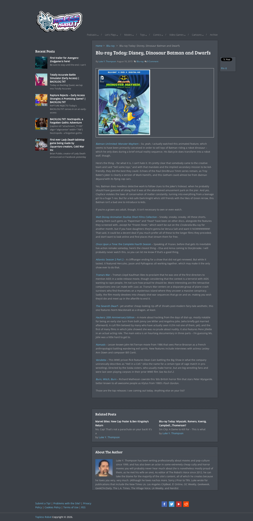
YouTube (179, 504)
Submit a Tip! (43, 503)
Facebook (164, 504)
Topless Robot (43, 517)
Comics (157, 34)
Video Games (176, 34)
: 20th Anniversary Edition (115, 317)
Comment (152, 61)
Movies (128, 34)
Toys (142, 34)
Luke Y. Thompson (107, 61)
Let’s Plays (110, 34)
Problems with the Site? (66, 503)
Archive (214, 34)
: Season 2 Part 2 (110, 259)
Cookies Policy (53, 507)
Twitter (171, 504)
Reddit (186, 504)
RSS (83, 507)
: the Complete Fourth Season (123, 244)
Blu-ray (110, 45)
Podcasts (92, 34)
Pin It (224, 68)
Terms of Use (70, 507)
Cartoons (197, 34)
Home (99, 45)
